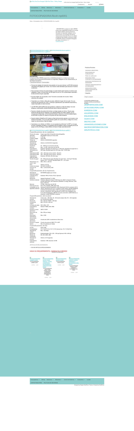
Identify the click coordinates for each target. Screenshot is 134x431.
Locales (89, 7)
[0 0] (35, 260)
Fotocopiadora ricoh (38, 21)
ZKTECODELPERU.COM (94, 108)
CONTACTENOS (59, 41)
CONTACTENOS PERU (36, 10)
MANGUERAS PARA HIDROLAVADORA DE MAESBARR (91, 90)
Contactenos (80, 7)
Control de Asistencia (69, 7)
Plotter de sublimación (90, 76)
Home (31, 21)
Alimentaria (58, 7)
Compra (46, 277)
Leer (50, 277)
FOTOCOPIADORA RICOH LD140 (60, 262)
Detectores (49, 7)
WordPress (101, 385)
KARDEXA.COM (90, 110)
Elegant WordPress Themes (86, 385)
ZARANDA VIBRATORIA (91, 70)
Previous (31, 36)
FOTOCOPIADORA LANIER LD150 (34, 262)
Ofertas (43, 7)
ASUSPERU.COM (91, 113)
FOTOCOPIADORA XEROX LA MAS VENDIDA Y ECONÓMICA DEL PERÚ (73, 268)
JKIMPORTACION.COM (93, 105)
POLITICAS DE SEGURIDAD (51, 10)
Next (53, 36)
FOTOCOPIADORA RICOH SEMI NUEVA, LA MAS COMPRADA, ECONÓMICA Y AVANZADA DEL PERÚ (47, 272)
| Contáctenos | (81, 4)
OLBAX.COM (89, 119)
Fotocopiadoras (34, 7)
